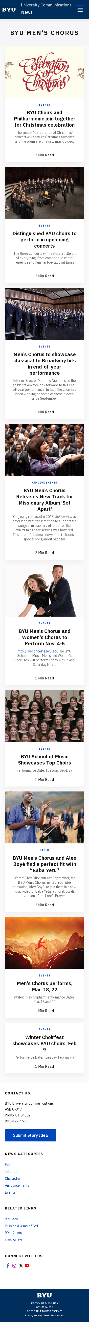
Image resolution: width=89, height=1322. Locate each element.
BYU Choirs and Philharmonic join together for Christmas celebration (44, 118)
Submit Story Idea (30, 1135)
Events (44, 104)
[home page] (9, 9)
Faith (44, 850)
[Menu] (80, 9)
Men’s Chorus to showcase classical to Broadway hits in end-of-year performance (44, 363)
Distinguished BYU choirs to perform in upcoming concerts (44, 239)
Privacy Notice (33, 1315)
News (27, 12)
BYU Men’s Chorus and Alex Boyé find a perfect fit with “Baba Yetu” (44, 864)
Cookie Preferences (53, 1315)
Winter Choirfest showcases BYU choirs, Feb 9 (44, 1043)
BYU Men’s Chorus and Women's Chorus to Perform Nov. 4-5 (44, 637)
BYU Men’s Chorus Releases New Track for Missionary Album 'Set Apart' (44, 499)
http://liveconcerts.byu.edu (38, 651)
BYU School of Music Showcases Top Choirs (44, 759)
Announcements (44, 482)
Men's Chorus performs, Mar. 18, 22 (44, 986)
